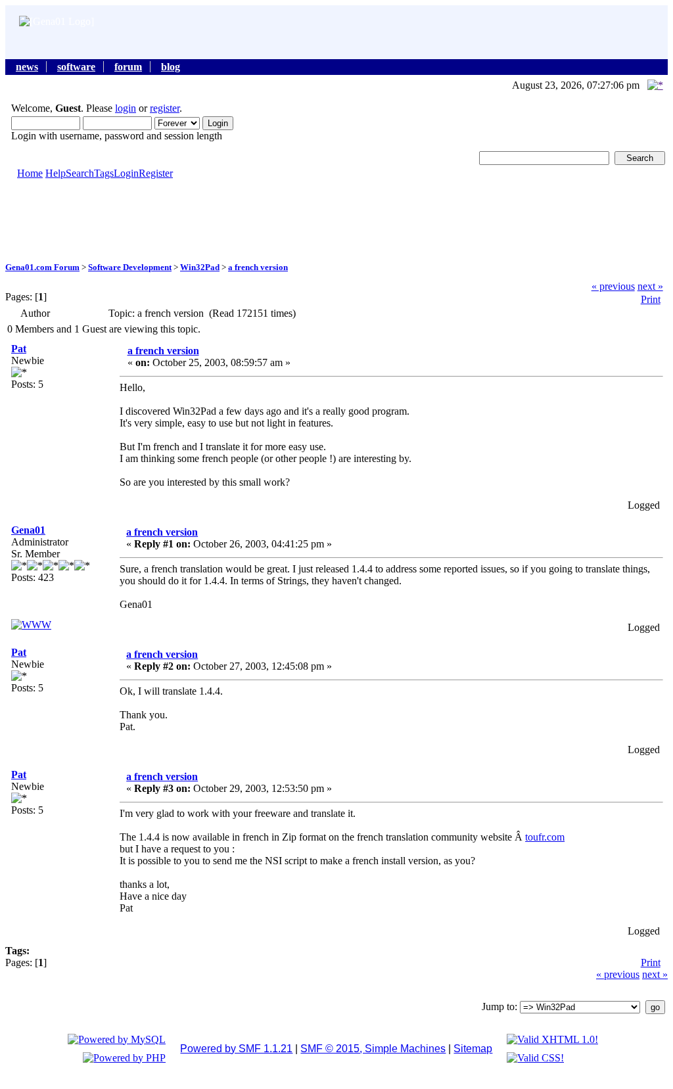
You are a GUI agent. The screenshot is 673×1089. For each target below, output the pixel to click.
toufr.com (545, 837)
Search (80, 173)
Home (30, 173)
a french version (258, 267)
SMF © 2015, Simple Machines (373, 1048)
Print (651, 299)
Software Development (130, 267)
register (164, 108)
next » (650, 286)
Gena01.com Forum (42, 267)
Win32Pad (200, 267)
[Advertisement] (336, 219)
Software (76, 66)
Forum (128, 66)
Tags (104, 173)
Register (156, 173)
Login (126, 173)
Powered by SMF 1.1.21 (236, 1048)
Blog (170, 66)
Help (55, 173)
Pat (18, 348)
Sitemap (472, 1048)
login (125, 108)
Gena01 (28, 530)
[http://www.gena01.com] (31, 624)
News (27, 66)
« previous (613, 286)
